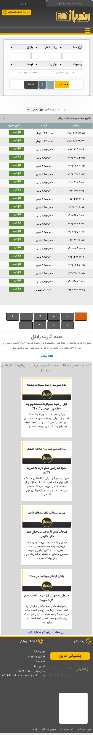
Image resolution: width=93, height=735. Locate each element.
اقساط (31, 84)
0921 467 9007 (74, 232)
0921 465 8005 (74, 273)
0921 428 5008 (74, 281)
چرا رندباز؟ (39, 651)
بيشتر (7, 307)
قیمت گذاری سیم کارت (69, 3)
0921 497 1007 (74, 199)
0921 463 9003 (74, 166)
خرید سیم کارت (84, 729)
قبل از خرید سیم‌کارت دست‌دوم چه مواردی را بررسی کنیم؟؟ (46, 407)
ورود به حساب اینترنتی (19, 12)
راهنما (34, 729)
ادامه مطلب (46, 356)
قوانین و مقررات (36, 656)
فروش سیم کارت (48, 729)
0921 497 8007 (74, 174)
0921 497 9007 (76, 182)
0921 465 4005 (76, 158)
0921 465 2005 (76, 265)
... (26, 325)
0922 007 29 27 (76, 290)
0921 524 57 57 (76, 133)
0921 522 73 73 (76, 141)
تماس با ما (39, 666)
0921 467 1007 (74, 257)
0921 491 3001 (74, 191)
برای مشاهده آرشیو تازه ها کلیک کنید (46, 632)
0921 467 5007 (74, 215)
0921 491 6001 (74, 207)
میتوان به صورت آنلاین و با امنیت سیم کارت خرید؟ (46, 598)
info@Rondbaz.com (14, 675)
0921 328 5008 (74, 248)
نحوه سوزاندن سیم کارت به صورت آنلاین (46, 470)
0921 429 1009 (74, 149)
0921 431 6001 (74, 240)
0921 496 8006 (74, 224)
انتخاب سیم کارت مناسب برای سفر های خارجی (46, 534)
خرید (15, 132)
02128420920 (24, 671)
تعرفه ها (40, 661)
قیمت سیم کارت (66, 729)
